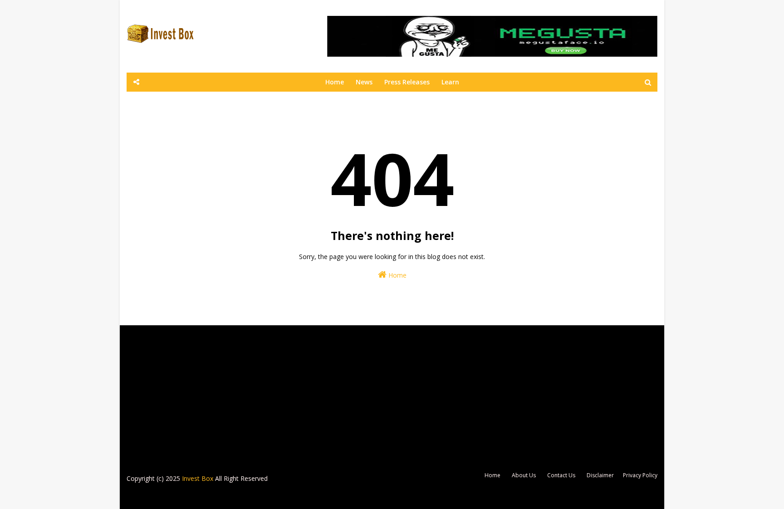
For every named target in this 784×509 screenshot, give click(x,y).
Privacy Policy (640, 475)
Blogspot (187, 496)
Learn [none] (450, 82)
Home (397, 275)
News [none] (364, 82)
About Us (524, 475)
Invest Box (197, 478)
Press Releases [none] (407, 82)
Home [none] (334, 82)
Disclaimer (600, 475)
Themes (253, 496)
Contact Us (561, 475)
